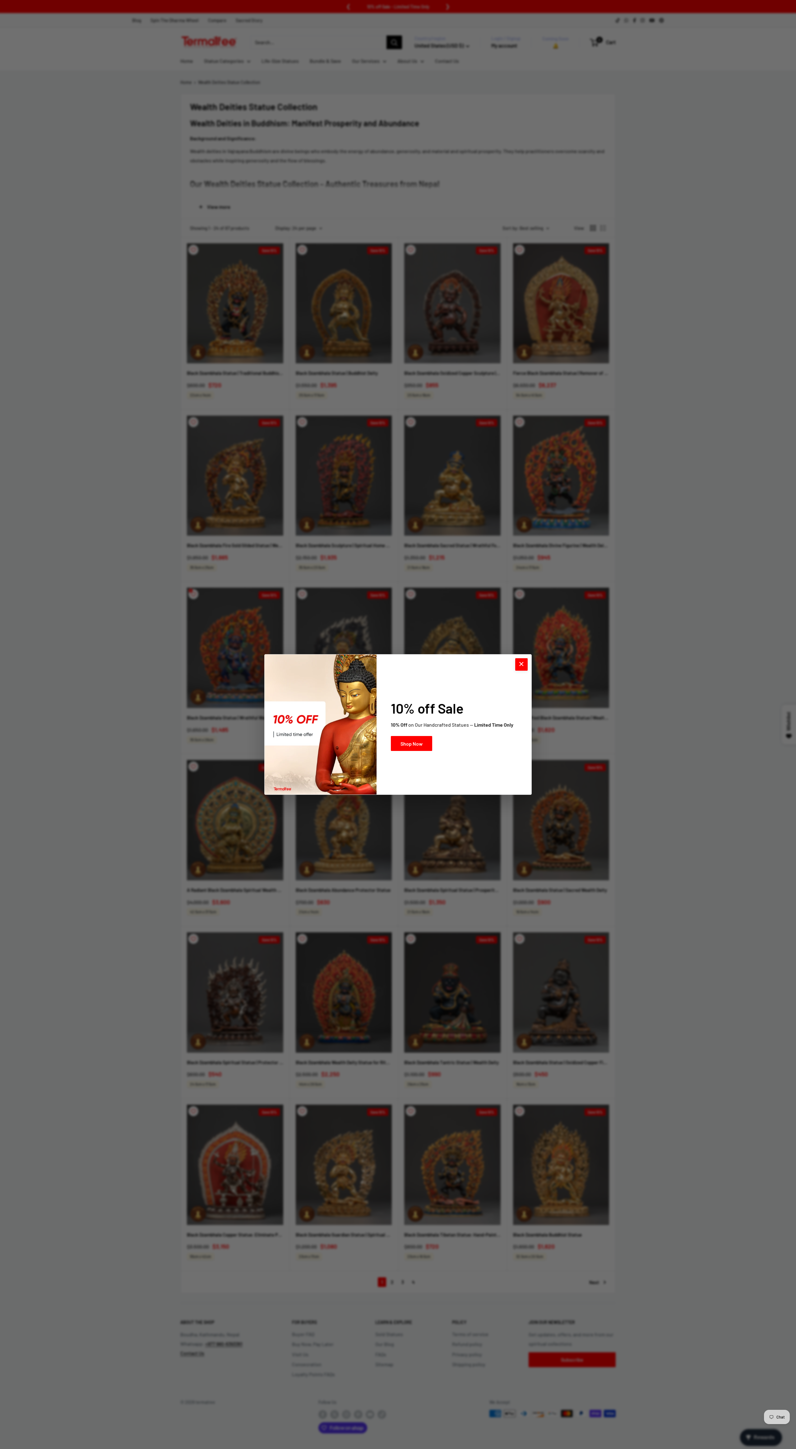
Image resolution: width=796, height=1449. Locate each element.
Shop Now (411, 744)
